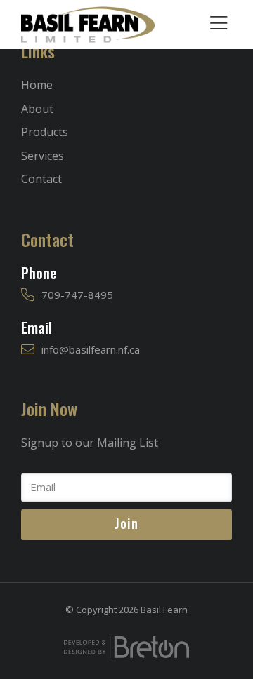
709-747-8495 (77, 295)
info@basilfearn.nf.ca (90, 349)
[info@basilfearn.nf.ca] (27, 349)
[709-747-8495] (27, 295)
